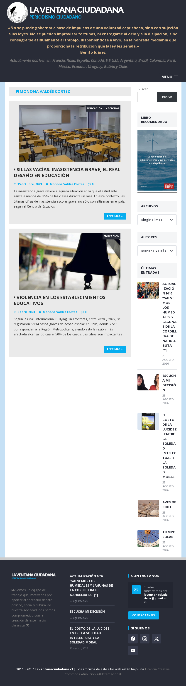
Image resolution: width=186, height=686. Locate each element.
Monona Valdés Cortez (67, 184)
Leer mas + (115, 216)
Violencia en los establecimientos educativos (59, 300)
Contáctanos (143, 615)
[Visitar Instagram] (144, 638)
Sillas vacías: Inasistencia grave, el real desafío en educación (67, 172)
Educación (95, 108)
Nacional (112, 108)
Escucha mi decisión (169, 382)
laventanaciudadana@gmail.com (156, 598)
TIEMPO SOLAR (169, 534)
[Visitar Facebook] (133, 638)
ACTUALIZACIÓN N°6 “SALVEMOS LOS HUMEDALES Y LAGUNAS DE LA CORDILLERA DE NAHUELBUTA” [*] (169, 316)
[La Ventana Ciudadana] (93, 12)
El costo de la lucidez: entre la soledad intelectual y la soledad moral (169, 446)
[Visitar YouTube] (133, 650)
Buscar (142, 89)
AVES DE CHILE (169, 504)
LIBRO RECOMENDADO (154, 119)
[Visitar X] (156, 638)
